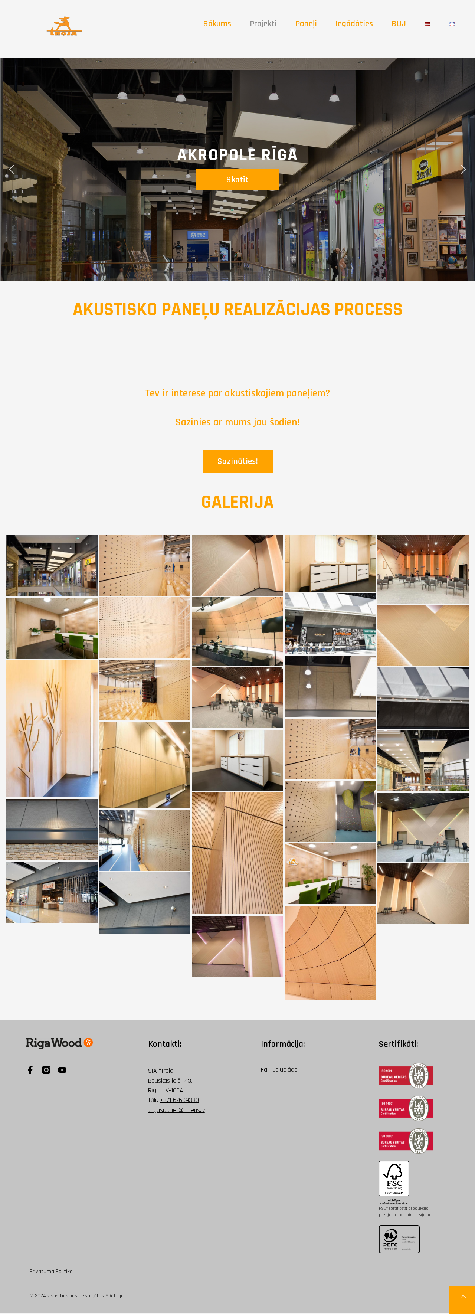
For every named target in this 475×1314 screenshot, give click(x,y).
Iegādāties (354, 24)
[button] (11, 169)
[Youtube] (62, 1070)
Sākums (217, 24)
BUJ (399, 24)
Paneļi (306, 24)
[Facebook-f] (30, 1070)
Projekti (263, 24)
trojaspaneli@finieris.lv (176, 1110)
